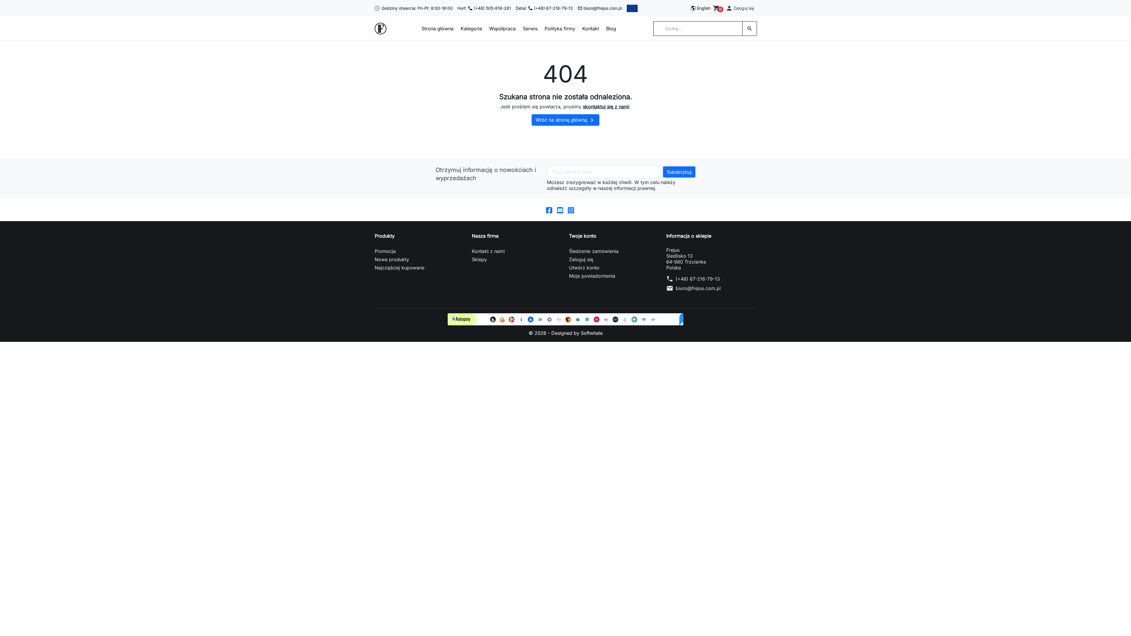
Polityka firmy (560, 29)
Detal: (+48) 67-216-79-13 (544, 8)
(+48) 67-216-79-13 (698, 279)
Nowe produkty (392, 259)
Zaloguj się (581, 259)
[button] (739, 8)
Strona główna (437, 29)
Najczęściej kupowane (399, 268)
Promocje (385, 251)
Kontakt (590, 29)
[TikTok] (582, 209)
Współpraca (502, 29)
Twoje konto (582, 236)
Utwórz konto (584, 268)
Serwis (530, 29)
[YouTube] (560, 209)
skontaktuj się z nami (606, 107)
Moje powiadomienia (592, 276)
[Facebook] (549, 209)
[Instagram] (571, 209)
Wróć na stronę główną (565, 120)
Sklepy (479, 259)
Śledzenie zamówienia (594, 251)
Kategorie (471, 29)
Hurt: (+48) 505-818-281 (484, 8)
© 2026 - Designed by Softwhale (566, 333)
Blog (611, 29)
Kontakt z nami (488, 251)
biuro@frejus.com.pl (602, 8)
